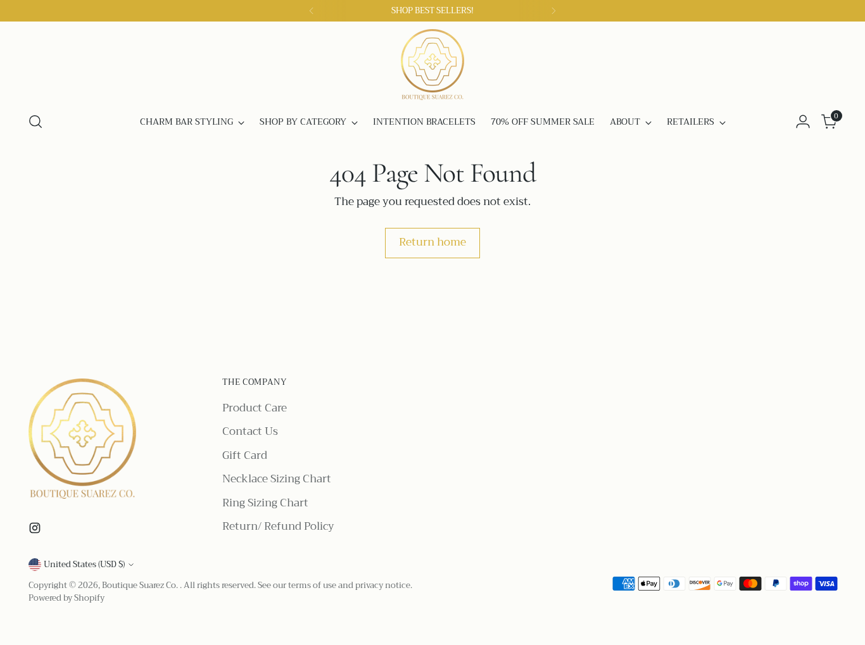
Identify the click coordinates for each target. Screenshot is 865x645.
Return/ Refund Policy (278, 526)
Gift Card (244, 455)
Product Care (254, 408)
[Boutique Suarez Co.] (432, 64)
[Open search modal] (35, 121)
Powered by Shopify (66, 598)
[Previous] (311, 11)
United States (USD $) (84, 564)
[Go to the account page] (803, 121)
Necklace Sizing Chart (276, 479)
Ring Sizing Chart (265, 503)
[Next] (553, 11)
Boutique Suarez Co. (141, 585)
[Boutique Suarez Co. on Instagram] (36, 530)
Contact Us (250, 431)
